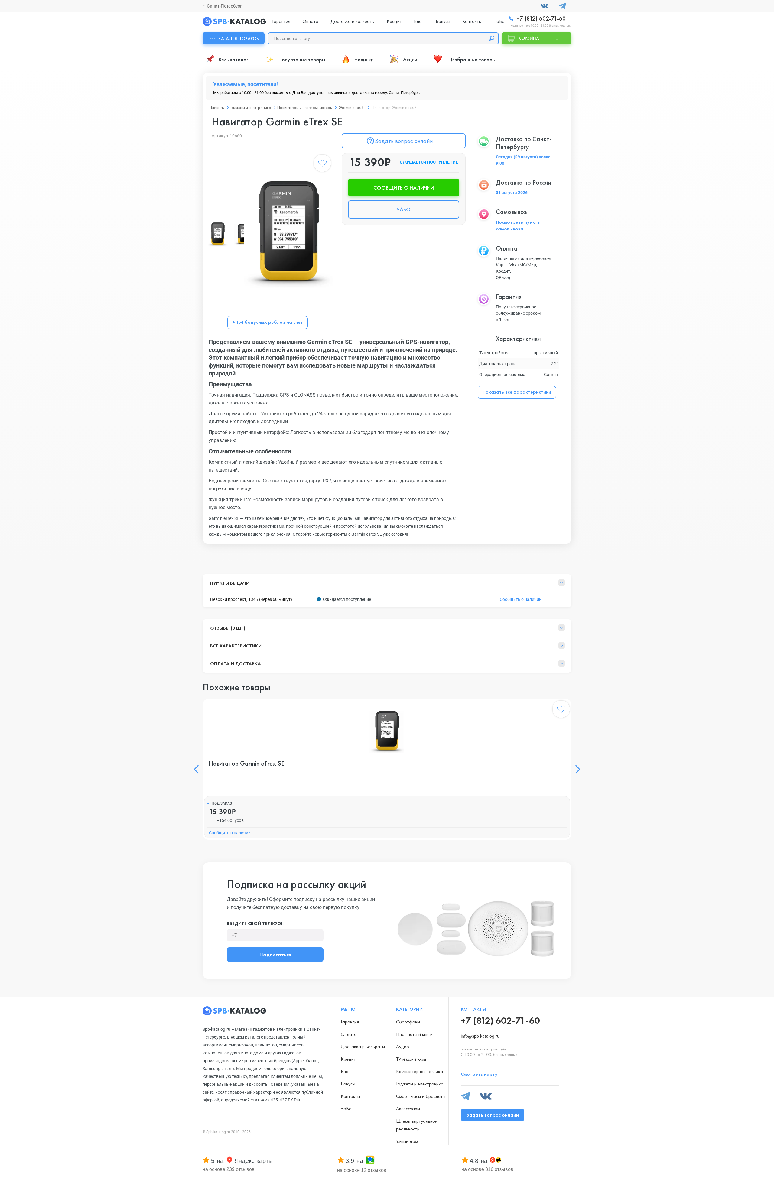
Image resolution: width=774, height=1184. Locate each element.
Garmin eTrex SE (352, 107)
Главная (218, 107)
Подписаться (275, 954)
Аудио (402, 1046)
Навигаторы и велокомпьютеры (305, 107)
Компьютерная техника (419, 1071)
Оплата (310, 21)
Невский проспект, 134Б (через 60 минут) (251, 599)
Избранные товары (473, 59)
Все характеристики (236, 646)
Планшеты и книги (414, 1034)
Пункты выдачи (229, 583)
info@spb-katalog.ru (480, 1036)
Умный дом (407, 1141)
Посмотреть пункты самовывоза (518, 225)
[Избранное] (322, 164)
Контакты (472, 21)
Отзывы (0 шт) (227, 628)
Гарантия (281, 21)
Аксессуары (408, 1108)
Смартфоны (408, 1022)
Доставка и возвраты (352, 21)
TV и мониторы (411, 1059)
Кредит (394, 21)
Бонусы (443, 21)
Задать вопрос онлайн (404, 141)
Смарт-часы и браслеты (420, 1096)
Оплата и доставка (235, 663)
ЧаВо (499, 21)
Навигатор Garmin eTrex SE (247, 763)
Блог (418, 21)
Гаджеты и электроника (251, 107)
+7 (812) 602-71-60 (540, 18)
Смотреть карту (479, 1074)
